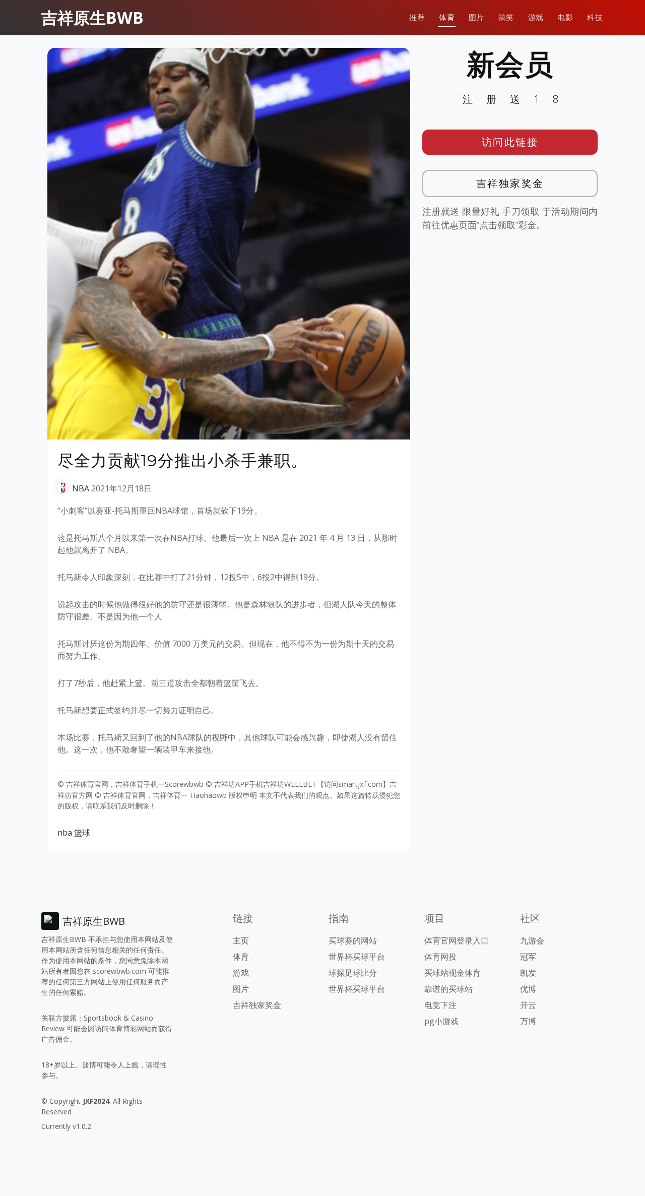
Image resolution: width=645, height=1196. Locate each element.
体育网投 (440, 956)
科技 (595, 17)
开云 (528, 1005)
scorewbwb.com (119, 971)
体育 (447, 17)
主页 (241, 940)
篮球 (82, 832)
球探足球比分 (353, 972)
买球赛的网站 (353, 940)
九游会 (532, 940)
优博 (528, 988)
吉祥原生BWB (92, 17)
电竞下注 (440, 1005)
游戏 (536, 17)
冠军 (528, 956)
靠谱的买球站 (448, 988)
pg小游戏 (441, 1021)
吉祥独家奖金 (510, 183)
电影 (565, 17)
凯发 (528, 972)
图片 (476, 17)
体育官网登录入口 (456, 940)
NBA (80, 488)
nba (64, 832)
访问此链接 (510, 142)
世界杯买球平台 (357, 956)
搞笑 (506, 17)
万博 (528, 1021)
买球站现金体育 (452, 972)
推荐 (417, 17)
